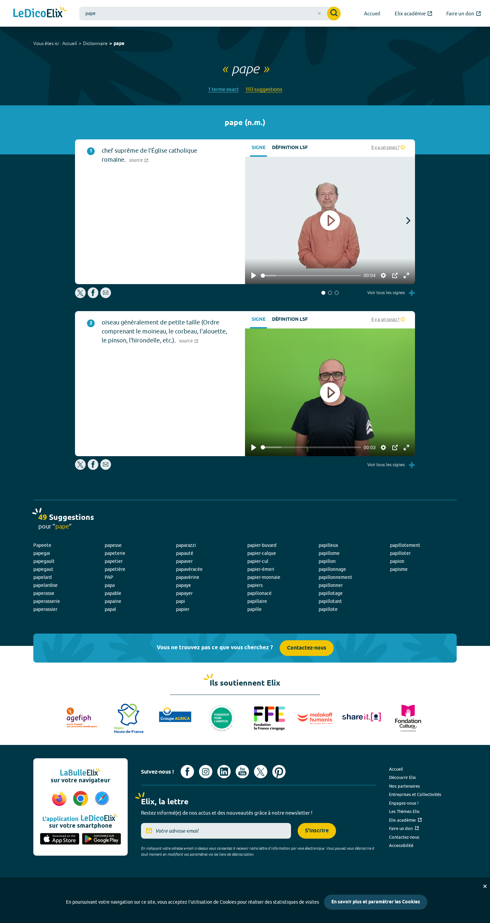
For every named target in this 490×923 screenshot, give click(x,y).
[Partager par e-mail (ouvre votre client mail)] (105, 296)
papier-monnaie (263, 577)
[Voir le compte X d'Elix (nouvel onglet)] (260, 771)
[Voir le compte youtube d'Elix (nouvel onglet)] (242, 771)
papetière (115, 569)
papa (110, 585)
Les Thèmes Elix (404, 811)
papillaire (257, 601)
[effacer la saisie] (319, 13)
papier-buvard (261, 545)
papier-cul (257, 561)
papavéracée (189, 569)
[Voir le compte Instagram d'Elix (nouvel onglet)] (205, 771)
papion (397, 561)
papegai (41, 553)
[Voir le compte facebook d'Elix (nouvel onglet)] (187, 771)
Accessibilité (401, 845)
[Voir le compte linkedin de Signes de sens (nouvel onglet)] (224, 771)
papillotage (331, 593)
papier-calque (261, 553)
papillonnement (335, 577)
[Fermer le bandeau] (485, 886)
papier (182, 609)
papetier (114, 561)
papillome (329, 553)
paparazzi (186, 545)
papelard (42, 577)
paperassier (45, 609)
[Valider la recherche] (334, 13)
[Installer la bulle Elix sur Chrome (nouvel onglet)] (81, 799)
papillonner (331, 585)
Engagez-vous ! (404, 803)
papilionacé (259, 593)
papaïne (113, 601)
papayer (184, 593)
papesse (113, 545)
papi (180, 601)
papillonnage (332, 569)
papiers (255, 585)
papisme (399, 569)
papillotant (330, 601)
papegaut (43, 569)
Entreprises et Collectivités (415, 794)
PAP (109, 577)
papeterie (115, 553)
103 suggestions (263, 89)
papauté (184, 553)
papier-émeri (260, 569)
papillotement (405, 545)
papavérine (187, 577)
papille (254, 609)
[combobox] (210, 13)
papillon (327, 561)
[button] (323, 293)
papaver (184, 561)
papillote (328, 609)
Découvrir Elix (402, 777)
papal (110, 609)
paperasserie (46, 601)
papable (113, 593)
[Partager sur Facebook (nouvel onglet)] (93, 296)
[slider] (311, 275)
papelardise (45, 585)
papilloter (400, 553)
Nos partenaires (404, 786)
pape (119, 44)
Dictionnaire (95, 43)
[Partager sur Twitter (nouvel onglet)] (81, 296)
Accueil (69, 43)
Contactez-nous (306, 648)
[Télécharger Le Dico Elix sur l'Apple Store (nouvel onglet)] (59, 839)
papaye (183, 585)
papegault (44, 561)
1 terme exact (223, 89)
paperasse (43, 593)
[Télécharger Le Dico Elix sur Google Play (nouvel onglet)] (101, 839)
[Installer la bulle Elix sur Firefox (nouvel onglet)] (60, 799)
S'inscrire (317, 830)
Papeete (42, 545)
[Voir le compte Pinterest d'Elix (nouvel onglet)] (279, 771)
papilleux (328, 545)
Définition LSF (290, 148)
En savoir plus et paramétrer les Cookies (375, 902)
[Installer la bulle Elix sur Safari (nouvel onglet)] (102, 799)
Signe (258, 148)
